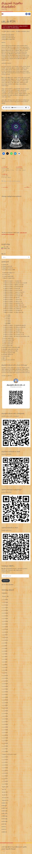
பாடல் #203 (4, 656)
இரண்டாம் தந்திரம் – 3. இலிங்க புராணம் (13, 284)
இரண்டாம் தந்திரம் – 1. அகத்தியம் (12, 281)
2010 (4, 829)
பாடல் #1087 (5, 607)
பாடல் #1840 (5, 697)
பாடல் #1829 (5, 727)
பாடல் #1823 (5, 743)
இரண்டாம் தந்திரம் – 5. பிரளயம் (11, 288)
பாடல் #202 (4, 659)
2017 (4, 824)
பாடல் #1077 (5, 634)
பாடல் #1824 (5, 740)
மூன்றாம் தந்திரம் (7, 338)
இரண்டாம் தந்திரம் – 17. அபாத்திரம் (12, 310)
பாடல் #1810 (5, 781)
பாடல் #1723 (4, 174)
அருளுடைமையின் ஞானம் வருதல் (9, 754)
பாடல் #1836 (5, 708)
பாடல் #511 (7, 318)
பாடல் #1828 (5, 729)
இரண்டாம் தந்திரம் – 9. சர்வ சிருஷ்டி (12, 295)
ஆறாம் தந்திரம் (7, 343)
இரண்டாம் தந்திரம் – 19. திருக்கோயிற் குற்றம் (14, 325)
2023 (5, 808)
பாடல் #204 (4, 654)
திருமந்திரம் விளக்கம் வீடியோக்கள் (10, 347)
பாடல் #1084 (5, 615)
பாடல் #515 (27, 187)
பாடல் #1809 (5, 784)
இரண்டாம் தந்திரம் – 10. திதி (11, 297)
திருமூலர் (5, 264)
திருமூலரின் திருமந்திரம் (6, 454)
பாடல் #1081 (5, 624)
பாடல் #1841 (5, 694)
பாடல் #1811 (5, 778)
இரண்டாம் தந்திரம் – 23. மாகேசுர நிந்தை (13, 332)
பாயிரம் (5, 274)
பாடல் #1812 (5, 776)
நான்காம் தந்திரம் (7, 340)
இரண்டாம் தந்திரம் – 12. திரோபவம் (12, 301)
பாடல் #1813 (5, 773)
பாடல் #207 (4, 645)
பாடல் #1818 (5, 759)
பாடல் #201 (4, 662)
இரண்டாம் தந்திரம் (8, 278)
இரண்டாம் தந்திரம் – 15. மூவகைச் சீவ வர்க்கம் (15, 307)
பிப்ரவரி (5, 797)
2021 (5, 813)
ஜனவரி (5, 800)
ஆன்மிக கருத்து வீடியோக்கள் (9, 351)
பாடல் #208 (4, 643)
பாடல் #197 (4, 673)
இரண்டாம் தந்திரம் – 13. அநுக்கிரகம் (13, 303)
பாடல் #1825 (5, 738)
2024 (5, 805)
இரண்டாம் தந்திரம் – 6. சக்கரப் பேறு (12, 290)
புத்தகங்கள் (5, 356)
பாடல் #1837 (5, 705)
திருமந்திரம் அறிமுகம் (8, 272)
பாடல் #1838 (5, 702)
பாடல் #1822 (5, 746)
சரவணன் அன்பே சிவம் (6, 492)
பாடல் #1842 (5, 691)
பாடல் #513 (5, 187)
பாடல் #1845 (5, 675)
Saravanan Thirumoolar (12, 26)
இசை (4, 358)
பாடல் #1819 (5, 757)
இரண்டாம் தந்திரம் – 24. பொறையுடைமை (13, 334)
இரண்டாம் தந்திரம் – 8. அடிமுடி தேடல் (13, 294)
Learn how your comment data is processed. (14, 233)
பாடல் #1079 (5, 629)
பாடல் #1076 (5, 637)
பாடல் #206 (4, 648)
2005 (5, 832)
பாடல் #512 (7, 320)
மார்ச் (5, 795)
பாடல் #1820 (5, 751)
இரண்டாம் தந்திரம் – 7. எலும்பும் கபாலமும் (14, 292)
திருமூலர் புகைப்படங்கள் (8, 359)
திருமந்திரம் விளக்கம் (7, 269)
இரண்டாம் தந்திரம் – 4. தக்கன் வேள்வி (13, 286)
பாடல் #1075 (5, 640)
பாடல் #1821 (5, 748)
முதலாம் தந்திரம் (7, 276)
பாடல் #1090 (5, 599)
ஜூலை (5, 786)
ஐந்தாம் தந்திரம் (7, 342)
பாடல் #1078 (5, 632)
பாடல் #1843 (5, 686)
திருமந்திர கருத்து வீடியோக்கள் (9, 349)
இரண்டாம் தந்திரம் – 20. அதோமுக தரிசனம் (14, 327)
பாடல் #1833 (5, 716)
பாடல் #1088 (5, 605)
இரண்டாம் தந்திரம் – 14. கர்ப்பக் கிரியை (13, 305)
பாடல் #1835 (5, 710)
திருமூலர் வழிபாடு (6, 266)
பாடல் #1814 (5, 770)
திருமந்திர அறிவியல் (7, 354)
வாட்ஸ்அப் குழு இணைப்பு (7, 375)
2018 (5, 821)
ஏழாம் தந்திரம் (7, 345)
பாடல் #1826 (5, 735)
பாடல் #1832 (5, 719)
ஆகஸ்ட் (5, 596)
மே (4, 789)
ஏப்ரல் (5, 792)
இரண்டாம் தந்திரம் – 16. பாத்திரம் (12, 308)
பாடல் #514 (7, 323)
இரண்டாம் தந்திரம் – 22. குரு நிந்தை (12, 331)
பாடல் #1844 (5, 678)
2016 (4, 826)
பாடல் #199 (4, 667)
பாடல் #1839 (5, 700)
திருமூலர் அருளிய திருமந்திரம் (12, 4)
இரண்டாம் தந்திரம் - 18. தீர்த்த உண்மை (10, 27)
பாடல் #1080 (5, 626)
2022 (5, 811)
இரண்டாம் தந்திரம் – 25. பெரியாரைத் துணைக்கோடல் (16, 336)
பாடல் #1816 (5, 765)
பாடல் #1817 (5, 762)
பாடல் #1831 (5, 721)
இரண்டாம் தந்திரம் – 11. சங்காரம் (12, 299)
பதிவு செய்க (5, 580)
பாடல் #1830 (4, 167)
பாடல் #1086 (5, 610)
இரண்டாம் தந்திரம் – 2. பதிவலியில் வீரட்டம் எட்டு (15, 282)
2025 (5, 803)
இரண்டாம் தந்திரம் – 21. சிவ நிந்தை (12, 329)
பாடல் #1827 (5, 732)
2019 (5, 818)
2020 (5, 816)
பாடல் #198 (4, 670)
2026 (5, 593)
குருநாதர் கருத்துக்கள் (7, 352)
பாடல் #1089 (5, 602)
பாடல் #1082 (5, 621)
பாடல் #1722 (19, 167)
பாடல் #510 (7, 316)
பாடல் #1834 (5, 713)
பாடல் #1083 (5, 618)
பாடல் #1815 (5, 767)
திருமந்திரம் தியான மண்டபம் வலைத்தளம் (10, 416)
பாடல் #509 (7, 315)
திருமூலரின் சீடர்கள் (7, 268)
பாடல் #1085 (5, 613)
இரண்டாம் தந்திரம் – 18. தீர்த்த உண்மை (13, 312)
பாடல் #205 (4, 651)
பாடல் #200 (4, 664)
